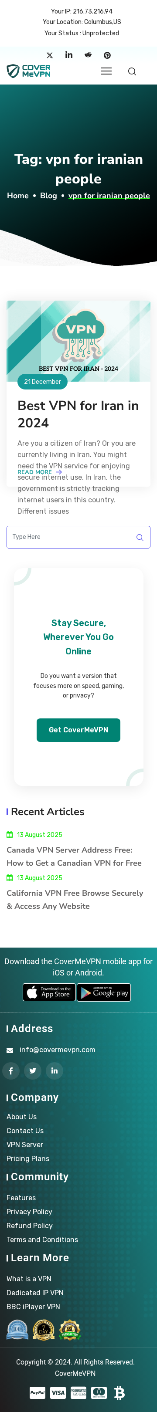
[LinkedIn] (68, 55)
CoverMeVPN (75, 1373)
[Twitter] (49, 55)
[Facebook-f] (11, 1071)
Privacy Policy (29, 1212)
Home (18, 195)
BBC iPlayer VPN (33, 1307)
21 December (42, 382)
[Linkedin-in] (54, 1071)
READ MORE (35, 472)
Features (21, 1198)
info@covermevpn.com (58, 1050)
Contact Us (25, 1131)
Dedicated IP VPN (35, 1293)
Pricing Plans (28, 1159)
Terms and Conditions (42, 1240)
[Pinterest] (107, 55)
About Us (22, 1117)
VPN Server (25, 1145)
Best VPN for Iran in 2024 (78, 414)
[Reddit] (88, 55)
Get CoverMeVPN (78, 730)
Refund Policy (30, 1226)
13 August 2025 (39, 835)
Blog (48, 195)
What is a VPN (29, 1279)
